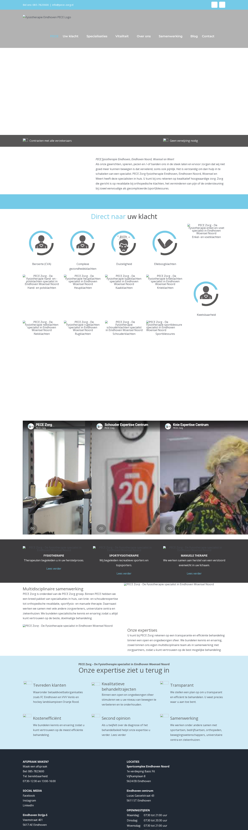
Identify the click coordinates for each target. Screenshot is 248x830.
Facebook (29, 795)
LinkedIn (28, 805)
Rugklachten (83, 334)
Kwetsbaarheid (206, 315)
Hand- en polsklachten (41, 288)
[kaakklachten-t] (124, 276)
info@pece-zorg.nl (62, 4)
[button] (220, 36)
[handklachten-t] (42, 276)
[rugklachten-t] (83, 322)
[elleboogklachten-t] (165, 225)
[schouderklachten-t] (124, 322)
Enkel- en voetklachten (206, 237)
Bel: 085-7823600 (33, 771)
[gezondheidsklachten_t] (42, 225)
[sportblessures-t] (165, 322)
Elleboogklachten (165, 264)
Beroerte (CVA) (41, 264)
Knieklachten (165, 288)
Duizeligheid (124, 264)
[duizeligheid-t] (124, 225)
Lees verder (53, 568)
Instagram (29, 800)
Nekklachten (42, 334)
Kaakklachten (124, 288)
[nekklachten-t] (42, 322)
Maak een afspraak (35, 766)
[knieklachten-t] (165, 276)
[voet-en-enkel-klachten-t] (206, 225)
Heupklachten (83, 288)
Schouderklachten (124, 334)
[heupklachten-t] (83, 276)
